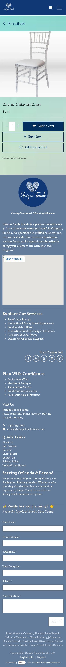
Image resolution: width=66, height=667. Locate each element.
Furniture (16, 23)
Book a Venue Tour (18, 379)
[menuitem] (26, 657)
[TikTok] (60, 358)
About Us (7, 442)
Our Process (9, 446)
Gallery (6, 450)
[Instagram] (52, 358)
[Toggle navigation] (59, 7)
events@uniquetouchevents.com (25, 429)
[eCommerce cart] (50, 7)
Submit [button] (56, 621)
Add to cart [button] (45, 126)
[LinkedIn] (36, 358)
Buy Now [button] (34, 136)
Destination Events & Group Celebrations (31, 331)
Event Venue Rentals (19, 319)
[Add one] (18, 126)
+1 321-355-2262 (16, 425)
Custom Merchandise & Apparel (26, 339)
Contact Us (8, 458)
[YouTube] (44, 358)
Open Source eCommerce (48, 662)
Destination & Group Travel (23, 323)
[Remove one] (6, 126)
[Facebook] (28, 358)
